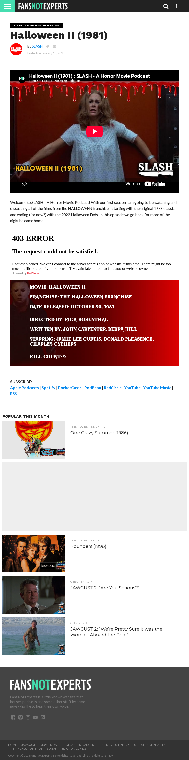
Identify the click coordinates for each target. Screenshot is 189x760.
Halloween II (67, 287)
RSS (13, 393)
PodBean (92, 387)
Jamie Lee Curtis (78, 339)
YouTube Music (157, 387)
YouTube (132, 387)
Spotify (48, 387)
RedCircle (33, 273)
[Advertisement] (94, 496)
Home (12, 745)
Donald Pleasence (128, 339)
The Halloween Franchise (96, 297)
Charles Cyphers (53, 344)
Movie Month (50, 745)
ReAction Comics (73, 748)
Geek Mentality (153, 745)
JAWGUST (28, 745)
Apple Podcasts (24, 387)
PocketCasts (70, 387)
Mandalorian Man (27, 748)
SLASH (37, 46)
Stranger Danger (80, 745)
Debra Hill (122, 329)
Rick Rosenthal (86, 319)
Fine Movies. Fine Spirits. (117, 745)
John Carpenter (84, 329)
